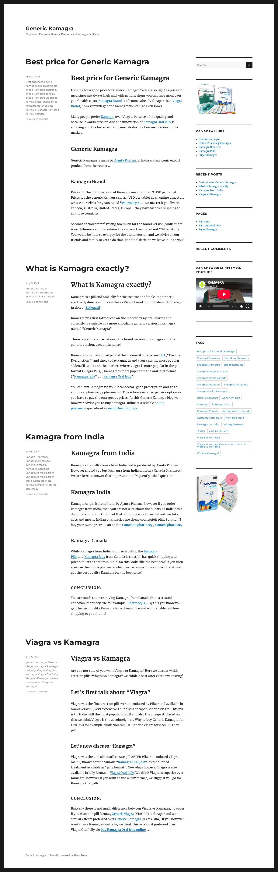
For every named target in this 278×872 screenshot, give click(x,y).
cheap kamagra (47, 85)
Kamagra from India (65, 436)
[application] (224, 294)
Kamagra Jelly (84, 376)
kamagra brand (35, 113)
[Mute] (241, 306)
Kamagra (107, 117)
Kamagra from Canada (236, 411)
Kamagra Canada (208, 411)
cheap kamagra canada (40, 93)
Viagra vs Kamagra (63, 642)
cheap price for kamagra (212, 391)
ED (163, 355)
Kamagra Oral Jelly (157, 122)
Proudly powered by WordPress (68, 855)
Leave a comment (37, 118)
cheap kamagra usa (236, 384)
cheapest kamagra (208, 364)
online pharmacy (233, 424)
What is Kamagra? (43, 296)
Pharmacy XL (131, 203)
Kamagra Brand (110, 101)
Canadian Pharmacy (38, 460)
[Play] (201, 306)
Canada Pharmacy (37, 456)
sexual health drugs (122, 408)
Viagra (41, 670)
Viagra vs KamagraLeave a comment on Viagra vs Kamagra (42, 682)
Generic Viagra (123, 814)
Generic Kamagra (50, 28)
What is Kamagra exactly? (77, 268)
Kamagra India (42, 480)
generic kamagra (48, 109)
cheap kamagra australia (41, 89)
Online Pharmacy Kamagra (215, 143)
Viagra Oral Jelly (122, 773)
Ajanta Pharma (125, 160)
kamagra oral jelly (36, 484)
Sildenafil (92, 307)
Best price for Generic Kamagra (87, 61)
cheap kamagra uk (37, 97)
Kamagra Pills (207, 151)
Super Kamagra (208, 155)
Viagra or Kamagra (208, 437)
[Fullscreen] (247, 306)
